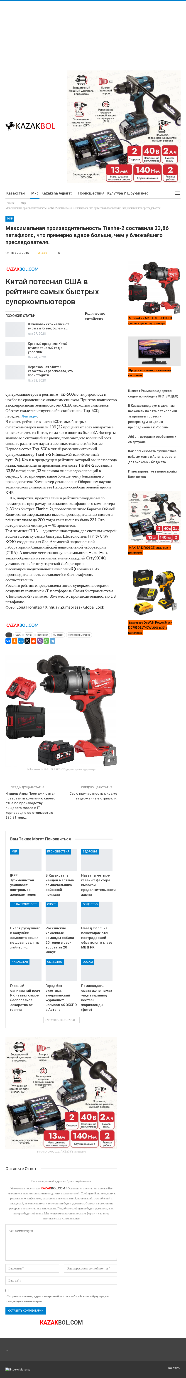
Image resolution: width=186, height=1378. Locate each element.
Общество (90, 904)
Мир (35, 193)
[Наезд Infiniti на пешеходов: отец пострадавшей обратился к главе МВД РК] (97, 913)
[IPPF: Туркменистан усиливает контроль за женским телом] (26, 860)
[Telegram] (52, 641)
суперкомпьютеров (79, 635)
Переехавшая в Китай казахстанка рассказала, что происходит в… (50, 371)
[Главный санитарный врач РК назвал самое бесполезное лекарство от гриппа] (26, 970)
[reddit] (33, 641)
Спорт (51, 904)
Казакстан (15, 193)
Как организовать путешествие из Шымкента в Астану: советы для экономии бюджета (152, 456)
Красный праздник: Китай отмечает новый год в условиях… (48, 348)
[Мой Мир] (21, 641)
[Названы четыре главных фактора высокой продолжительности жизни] (97, 860)
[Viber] (40, 641)
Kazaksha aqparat (57, 193)
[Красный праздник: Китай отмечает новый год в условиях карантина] (15, 349)
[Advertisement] (93, 32)
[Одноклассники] (14, 641)
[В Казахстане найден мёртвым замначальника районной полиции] (61, 860)
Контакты (174, 1368)
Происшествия (91, 193)
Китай (29, 635)
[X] (27, 641)
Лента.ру (29, 415)
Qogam (88, 961)
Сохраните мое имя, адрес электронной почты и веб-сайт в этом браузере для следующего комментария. (58, 1298)
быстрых (58, 635)
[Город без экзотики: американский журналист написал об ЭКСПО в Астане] (61, 970)
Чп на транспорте (24, 904)
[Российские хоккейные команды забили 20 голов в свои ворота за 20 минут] (61, 913)
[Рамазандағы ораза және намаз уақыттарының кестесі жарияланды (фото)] (97, 970)
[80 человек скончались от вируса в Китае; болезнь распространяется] (15, 329)
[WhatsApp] (46, 641)
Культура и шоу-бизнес (127, 193)
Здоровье (90, 851)
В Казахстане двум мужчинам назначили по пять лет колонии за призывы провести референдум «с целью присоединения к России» (152, 416)
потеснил (42, 635)
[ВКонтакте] (8, 641)
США (17, 635)
